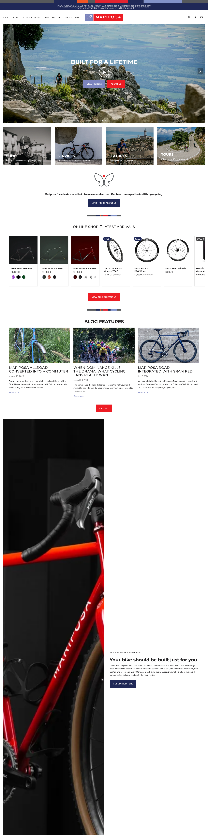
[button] (98, 120)
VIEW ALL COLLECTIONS (104, 297)
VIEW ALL (104, 408)
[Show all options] (95, 277)
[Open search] (189, 17)
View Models (94, 84)
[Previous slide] (3, 7)
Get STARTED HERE (123, 683)
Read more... (14, 392)
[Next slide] (205, 7)
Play (104, 72)
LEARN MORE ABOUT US (104, 203)
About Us (116, 84)
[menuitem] (77, 17)
